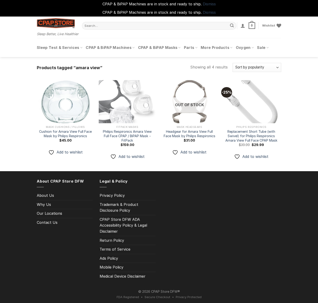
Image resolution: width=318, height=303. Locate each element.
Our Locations (49, 213)
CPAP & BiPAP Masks (158, 47)
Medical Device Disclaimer (122, 276)
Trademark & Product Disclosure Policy (119, 207)
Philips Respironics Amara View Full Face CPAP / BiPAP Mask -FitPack (127, 135)
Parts (189, 47)
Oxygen (243, 47)
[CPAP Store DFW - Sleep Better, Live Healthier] (56, 23)
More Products (215, 47)
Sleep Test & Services (58, 47)
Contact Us (47, 222)
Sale (261, 47)
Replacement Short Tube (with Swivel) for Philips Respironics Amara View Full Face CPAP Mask (251, 135)
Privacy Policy (112, 195)
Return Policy (112, 240)
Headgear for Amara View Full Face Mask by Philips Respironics (189, 133)
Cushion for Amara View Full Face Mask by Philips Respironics (65, 133)
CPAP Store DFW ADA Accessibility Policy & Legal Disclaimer (123, 225)
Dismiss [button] (209, 4)
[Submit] (232, 26)
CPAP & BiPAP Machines (109, 47)
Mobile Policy (111, 267)
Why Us (44, 204)
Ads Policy (109, 258)
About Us (45, 195)
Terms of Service (115, 249)
